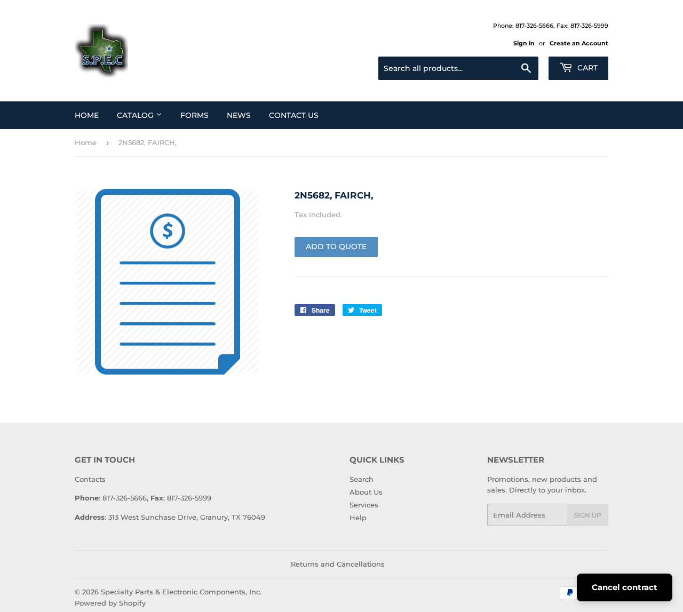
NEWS (239, 115)
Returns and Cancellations (338, 564)
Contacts (90, 479)
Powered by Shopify (110, 603)
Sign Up (587, 515)
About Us (366, 492)
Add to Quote (336, 246)
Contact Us (294, 115)
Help (358, 517)
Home (87, 115)
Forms (194, 115)
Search (362, 479)
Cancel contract (624, 587)
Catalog (136, 115)
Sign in (524, 43)
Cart (586, 68)
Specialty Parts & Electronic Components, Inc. (181, 591)
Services (364, 504)
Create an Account (579, 43)
